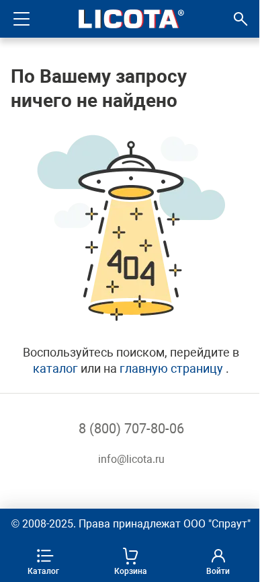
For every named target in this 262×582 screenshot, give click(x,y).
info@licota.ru (131, 459)
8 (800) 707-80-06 (131, 429)
